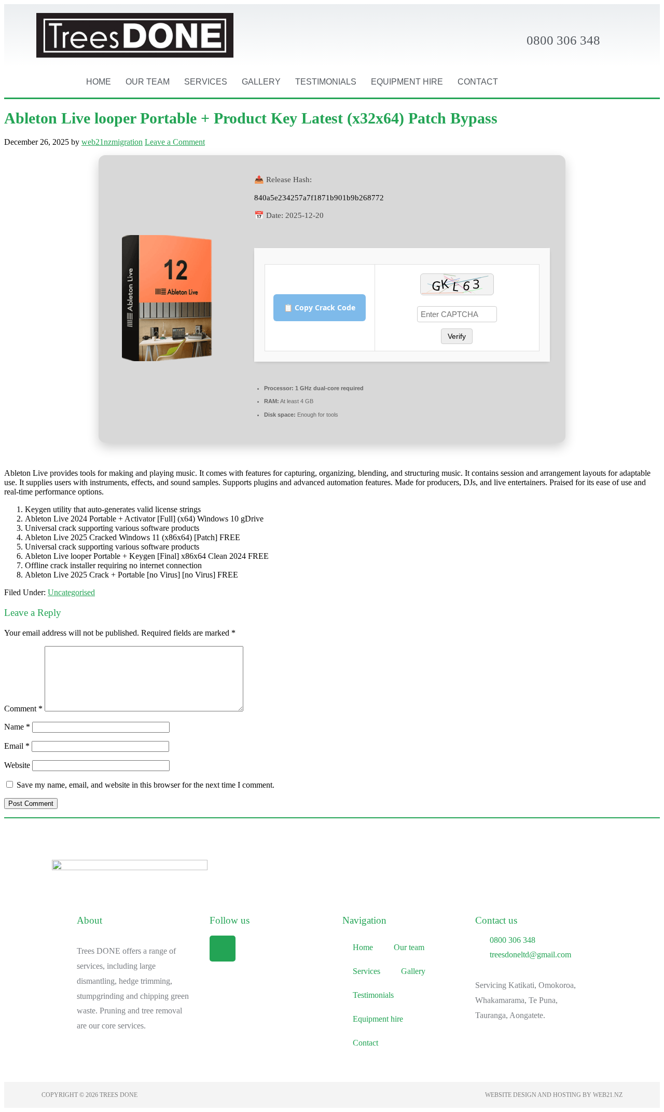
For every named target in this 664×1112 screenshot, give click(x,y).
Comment (23, 708)
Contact (478, 81)
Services (205, 81)
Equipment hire (407, 81)
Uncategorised (71, 592)
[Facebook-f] (587, 82)
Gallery (261, 81)
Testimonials (325, 81)
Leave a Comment (175, 142)
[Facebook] (223, 949)
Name (17, 726)
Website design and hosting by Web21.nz (553, 1095)
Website (17, 765)
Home (98, 81)
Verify (457, 336)
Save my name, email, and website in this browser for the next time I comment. (145, 784)
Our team (148, 81)
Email (17, 746)
